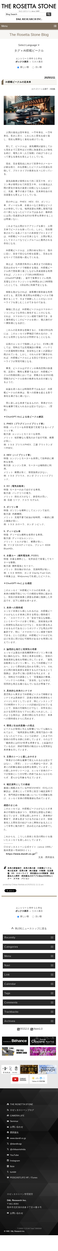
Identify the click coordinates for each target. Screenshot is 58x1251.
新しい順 (25, 67)
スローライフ (22, 873)
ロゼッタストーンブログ (22, 1110)
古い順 (38, 67)
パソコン (25, 878)
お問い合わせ (16, 1127)
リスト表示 (37, 61)
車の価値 (33, 871)
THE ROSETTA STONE (21, 1104)
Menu (4, 26)
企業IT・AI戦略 (49, 89)
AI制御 (42, 871)
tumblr (13, 1172)
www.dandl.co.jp (18, 1138)
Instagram (15, 1160)
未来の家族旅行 (15, 868)
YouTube (14, 1155)
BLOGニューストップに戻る (31, 928)
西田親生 (14, 1132)
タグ (17, 50)
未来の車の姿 (30, 868)
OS (12, 873)
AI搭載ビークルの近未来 (18, 82)
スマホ (16, 878)
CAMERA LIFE (17, 1115)
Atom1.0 (38, 1028)
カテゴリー (36, 89)
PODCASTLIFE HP (19, 1177)
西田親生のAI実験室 (39, 873)
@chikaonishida (18, 1149)
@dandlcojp (16, 1143)
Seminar (14, 1121)
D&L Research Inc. (16, 1200)
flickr (12, 1166)
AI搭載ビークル (44, 868)
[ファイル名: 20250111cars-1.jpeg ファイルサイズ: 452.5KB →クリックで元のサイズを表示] (29, 110)
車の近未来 (13, 871)
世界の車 (23, 871)
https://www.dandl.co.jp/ (20, 854)
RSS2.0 (24, 1028)
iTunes (34, 1177)
